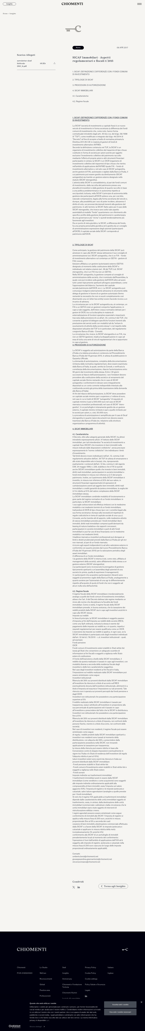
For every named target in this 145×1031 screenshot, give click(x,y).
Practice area (45, 990)
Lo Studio (43, 967)
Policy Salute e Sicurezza (95, 984)
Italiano (111, 967)
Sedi (64, 967)
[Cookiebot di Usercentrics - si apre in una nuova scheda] (15, 1026)
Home (5, 14)
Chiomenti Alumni (69, 993)
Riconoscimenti (46, 979)
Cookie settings (91, 979)
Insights (13, 14)
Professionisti (45, 996)
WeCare (43, 973)
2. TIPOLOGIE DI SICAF (82, 80)
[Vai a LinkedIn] (86, 996)
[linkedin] (79, 887)
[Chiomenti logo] (31, 949)
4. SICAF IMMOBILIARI (82, 91)
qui (47, 1020)
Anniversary (67, 979)
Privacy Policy (90, 967)
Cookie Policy (90, 973)
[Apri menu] (141, 4)
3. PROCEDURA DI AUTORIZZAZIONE (89, 85)
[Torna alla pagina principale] (72, 4)
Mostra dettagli (36, 1027)
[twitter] (73, 887)
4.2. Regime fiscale (80, 101)
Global (42, 984)
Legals (87, 990)
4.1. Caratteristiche (80, 96)
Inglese (110, 973)
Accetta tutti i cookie (120, 1005)
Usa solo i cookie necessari (120, 1012)
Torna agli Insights (114, 886)
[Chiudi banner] (141, 1002)
